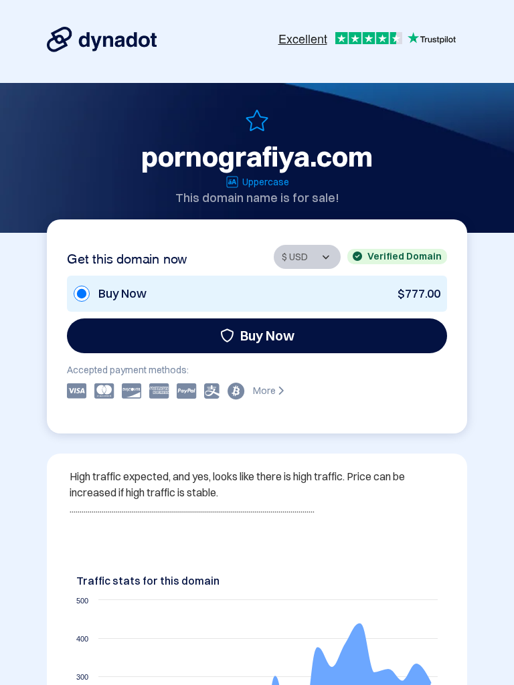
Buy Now (267, 335)
